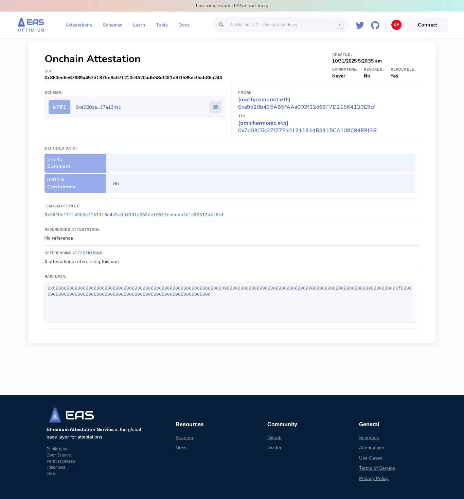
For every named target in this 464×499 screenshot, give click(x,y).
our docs (258, 6)
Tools (162, 25)
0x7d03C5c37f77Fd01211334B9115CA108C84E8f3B (307, 126)
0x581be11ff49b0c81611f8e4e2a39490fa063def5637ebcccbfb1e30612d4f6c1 (134, 214)
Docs (184, 25)
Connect (427, 25)
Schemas (112, 25)
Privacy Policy (374, 478)
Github (274, 437)
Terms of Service (377, 468)
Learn (139, 25)
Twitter (274, 447)
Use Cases (370, 458)
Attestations (79, 25)
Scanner (185, 437)
